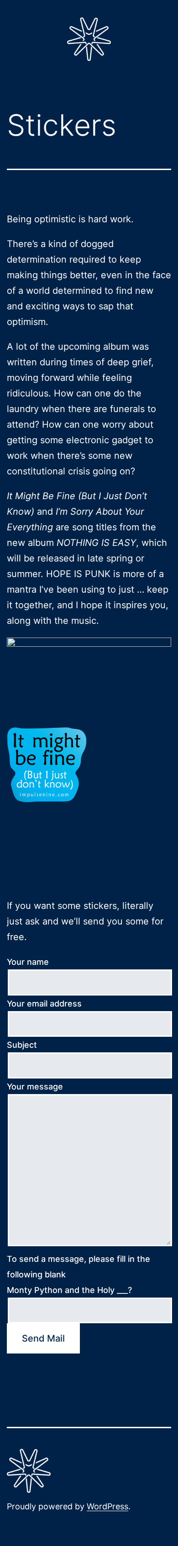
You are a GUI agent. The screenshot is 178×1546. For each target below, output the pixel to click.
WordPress (107, 1506)
